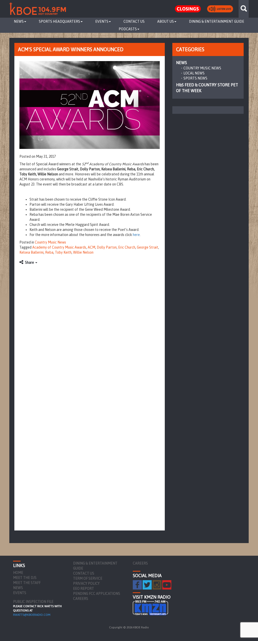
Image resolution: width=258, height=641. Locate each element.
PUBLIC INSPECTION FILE (33, 602)
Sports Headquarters (59, 21)
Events (101, 21)
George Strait (147, 247)
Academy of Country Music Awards (59, 247)
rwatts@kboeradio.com (31, 615)
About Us (165, 21)
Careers (80, 599)
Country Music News (50, 242)
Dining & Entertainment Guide (216, 21)
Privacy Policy (86, 583)
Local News (194, 73)
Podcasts (128, 29)
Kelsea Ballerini (31, 252)
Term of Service (87, 578)
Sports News (195, 78)
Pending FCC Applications (96, 594)
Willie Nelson (83, 252)
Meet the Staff (27, 583)
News (19, 21)
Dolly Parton (107, 247)
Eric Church (126, 247)
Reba (49, 252)
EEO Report (83, 588)
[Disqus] (89, 331)
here (136, 235)
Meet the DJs (25, 578)
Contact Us (134, 21)
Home (18, 573)
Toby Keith (63, 252)
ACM (91, 247)
